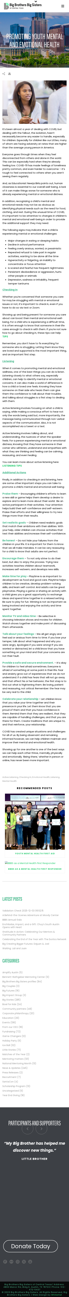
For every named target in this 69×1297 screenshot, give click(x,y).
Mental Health (9, 781)
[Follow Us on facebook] (5, 1261)
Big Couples (8, 986)
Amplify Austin (10, 972)
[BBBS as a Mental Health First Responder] (35, 863)
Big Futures (8, 990)
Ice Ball (6, 1045)
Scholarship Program (14, 1086)
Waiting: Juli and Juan (14, 948)
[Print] (11, 74)
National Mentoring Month (16, 1063)
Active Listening (10, 777)
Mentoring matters (13, 1058)
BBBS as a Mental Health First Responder (35, 869)
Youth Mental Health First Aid (35, 853)
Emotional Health (41, 777)
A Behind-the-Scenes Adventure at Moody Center (30, 915)
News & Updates (11, 1068)
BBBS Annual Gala (12, 919)
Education (8, 1017)
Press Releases (10, 1072)
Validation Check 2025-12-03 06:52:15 (22, 910)
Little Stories (9, 1049)
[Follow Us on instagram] (18, 1261)
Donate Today (30, 1246)
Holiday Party (9, 1040)
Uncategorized (10, 1090)
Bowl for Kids (9, 1004)
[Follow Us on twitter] (24, 1261)
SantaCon (8, 1081)
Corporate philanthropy (15, 1013)
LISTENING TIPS (12, 465)
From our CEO (10, 1027)
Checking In (25, 777)
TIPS (5, 336)
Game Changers (11, 1036)
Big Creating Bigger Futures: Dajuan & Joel (25, 943)
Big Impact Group (12, 995)
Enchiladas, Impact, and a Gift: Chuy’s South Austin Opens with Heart (30, 926)
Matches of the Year (14, 1054)
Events (6, 1022)
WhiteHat (56, 1294)
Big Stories (8, 999)
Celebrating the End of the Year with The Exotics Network (34, 939)
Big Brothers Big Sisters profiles (19, 981)
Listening (55, 777)
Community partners (14, 1008)
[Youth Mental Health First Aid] (35, 822)
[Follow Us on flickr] (11, 1261)
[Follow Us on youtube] (30, 1261)
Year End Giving (11, 1095)
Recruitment (9, 1077)
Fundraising (8, 1031)
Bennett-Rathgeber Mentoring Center (23, 977)
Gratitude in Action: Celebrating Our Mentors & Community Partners (28, 933)
